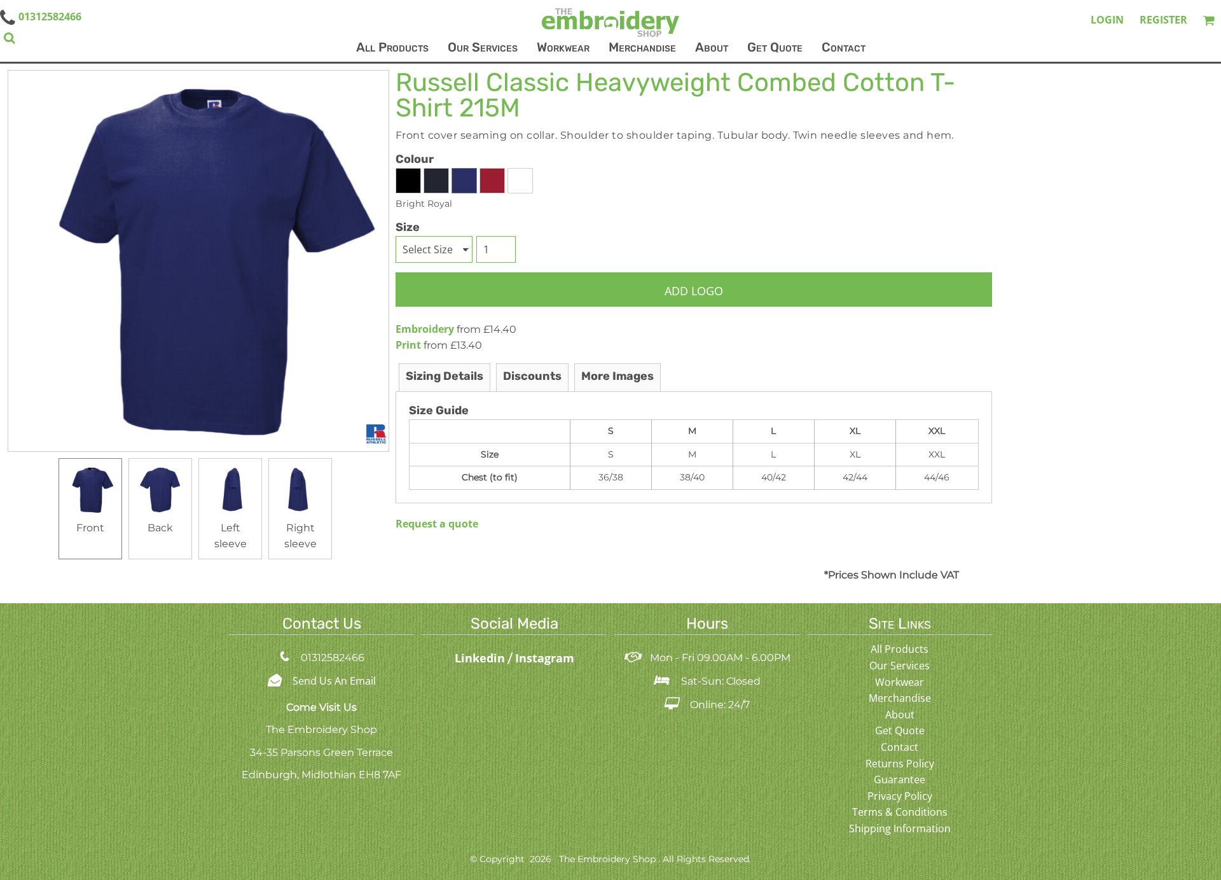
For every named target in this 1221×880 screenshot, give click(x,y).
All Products (899, 649)
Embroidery (425, 329)
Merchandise (900, 698)
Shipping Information (900, 828)
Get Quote (900, 730)
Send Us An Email (334, 681)
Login (1107, 20)
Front (90, 528)
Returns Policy (900, 764)
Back (160, 528)
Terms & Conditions (900, 812)
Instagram (544, 658)
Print (408, 345)
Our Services (899, 666)
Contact (899, 747)
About (899, 715)
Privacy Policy (899, 796)
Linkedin (481, 658)
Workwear (899, 682)
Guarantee (899, 779)
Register (1163, 20)
